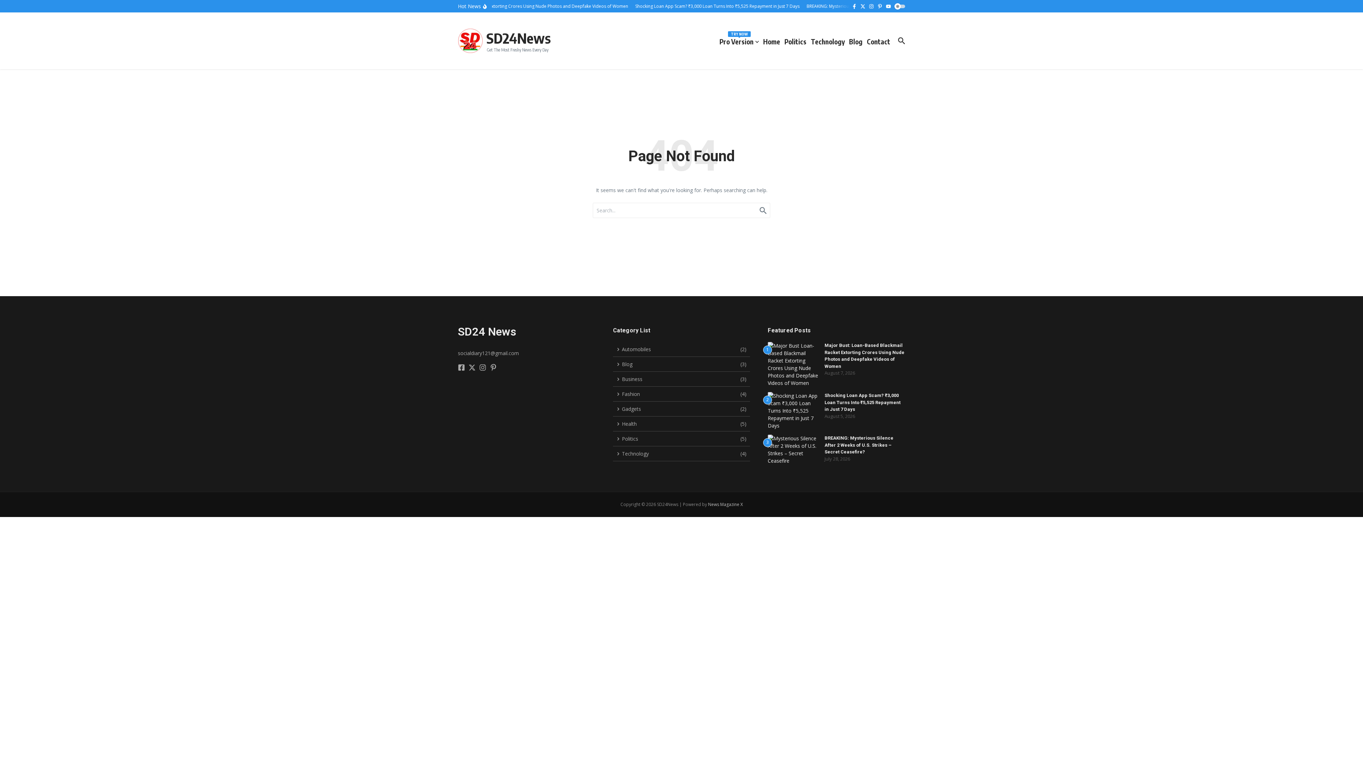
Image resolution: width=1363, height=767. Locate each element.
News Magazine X (725, 504)
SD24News (518, 38)
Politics (795, 41)
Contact (878, 41)
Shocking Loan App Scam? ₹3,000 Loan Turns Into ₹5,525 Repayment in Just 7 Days (863, 402)
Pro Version (736, 40)
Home (771, 41)
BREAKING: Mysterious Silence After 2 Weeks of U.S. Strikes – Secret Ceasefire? (859, 445)
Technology (828, 41)
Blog (856, 41)
